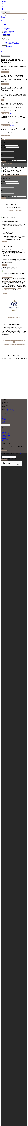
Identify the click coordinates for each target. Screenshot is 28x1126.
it (2, 9)
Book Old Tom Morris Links (10, 340)
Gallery (2, 100)
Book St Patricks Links (9, 344)
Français (4, 421)
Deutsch (4, 416)
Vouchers (4, 432)
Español (4, 419)
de (2, 3)
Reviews (4, 436)
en (2, 5)
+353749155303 (5, 1)
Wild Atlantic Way (5, 125)
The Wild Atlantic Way (7, 277)
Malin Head (7, 288)
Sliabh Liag (13, 288)
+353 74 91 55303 (9, 210)
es (2, 6)
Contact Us (7, 100)
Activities (4, 440)
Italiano (4, 422)
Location (12, 125)
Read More (4, 241)
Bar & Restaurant (5, 113)
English (4, 418)
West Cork (11, 281)
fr (2, 8)
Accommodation (5, 72)
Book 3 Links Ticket (5, 135)
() (6, 160)
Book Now (11, 72)
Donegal (5, 281)
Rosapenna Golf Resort (14, 317)
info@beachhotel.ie (18, 210)
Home (3, 431)
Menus (11, 113)
